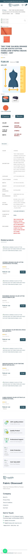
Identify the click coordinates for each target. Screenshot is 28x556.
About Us (5, 497)
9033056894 (11, 520)
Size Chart (5, 507)
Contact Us (5, 505)
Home (5, 10)
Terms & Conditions (7, 502)
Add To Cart (6, 116)
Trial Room (20, 116)
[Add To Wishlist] (13, 116)
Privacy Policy (6, 499)
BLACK (15, 100)
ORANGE (6, 100)
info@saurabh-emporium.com (15, 523)
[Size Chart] (14, 79)
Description (4, 143)
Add (23, 271)
